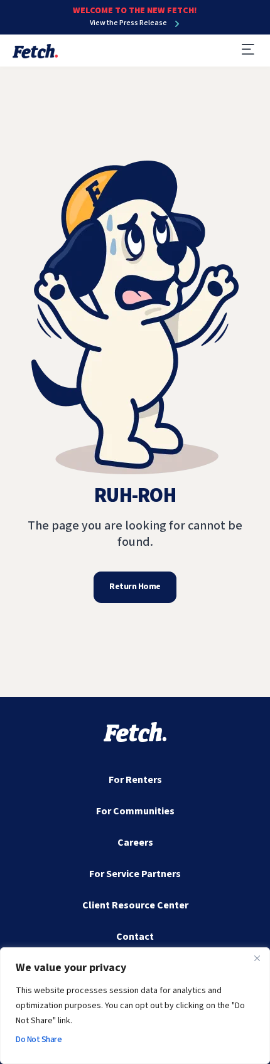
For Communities (135, 811)
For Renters (135, 780)
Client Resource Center (135, 905)
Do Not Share (39, 1039)
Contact (135, 937)
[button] (248, 50)
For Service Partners (135, 874)
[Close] (256, 958)
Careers (135, 842)
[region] (135, 1005)
